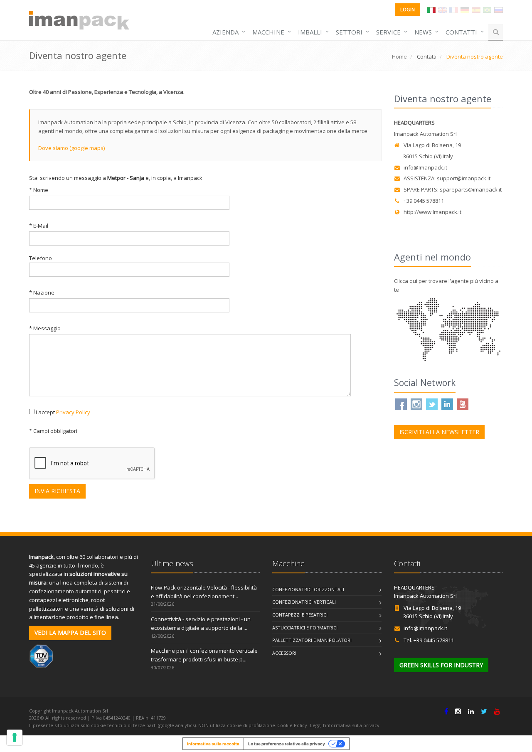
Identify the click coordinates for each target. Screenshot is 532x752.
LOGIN (407, 9)
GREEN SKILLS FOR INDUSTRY (441, 665)
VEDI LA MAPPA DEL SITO (70, 632)
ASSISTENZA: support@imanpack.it (447, 178)
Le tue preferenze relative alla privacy (286, 743)
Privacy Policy (73, 412)
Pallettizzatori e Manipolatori (312, 640)
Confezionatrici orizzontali (308, 589)
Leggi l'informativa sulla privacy (344, 725)
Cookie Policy (292, 725)
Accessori (284, 653)
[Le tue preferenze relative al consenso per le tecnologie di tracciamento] (14, 737)
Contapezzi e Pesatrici (300, 615)
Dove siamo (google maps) (71, 148)
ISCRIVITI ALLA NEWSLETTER (439, 432)
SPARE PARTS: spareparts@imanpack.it (453, 189)
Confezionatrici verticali (304, 602)
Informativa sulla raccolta (213, 743)
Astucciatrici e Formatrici (304, 627)
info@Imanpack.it (425, 167)
